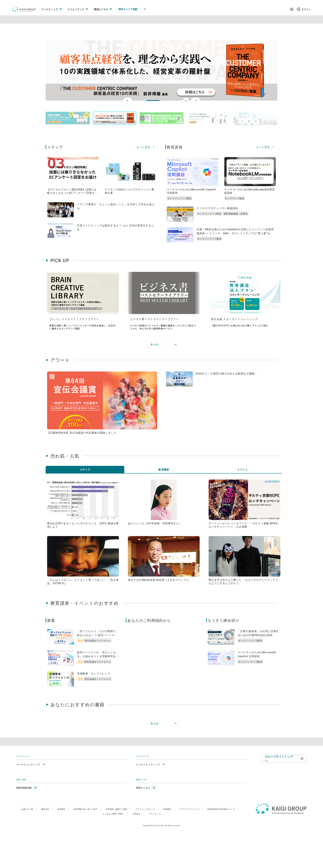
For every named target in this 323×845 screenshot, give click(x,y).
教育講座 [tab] (163, 469)
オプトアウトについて (191, 809)
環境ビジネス (143, 787)
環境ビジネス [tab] (101, 9)
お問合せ (138, 813)
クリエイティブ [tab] (76, 9)
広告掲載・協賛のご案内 (118, 809)
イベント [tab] (242, 469)
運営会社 (47, 809)
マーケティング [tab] (49, 9)
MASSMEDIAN (24, 787)
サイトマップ (155, 813)
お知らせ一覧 (29, 809)
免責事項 (63, 809)
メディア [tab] (85, 469)
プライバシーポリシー (147, 809)
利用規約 (169, 809)
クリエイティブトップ (148, 764)
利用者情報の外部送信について (223, 809)
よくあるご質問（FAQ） (115, 813)
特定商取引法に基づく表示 (87, 809)
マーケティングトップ (28, 764)
